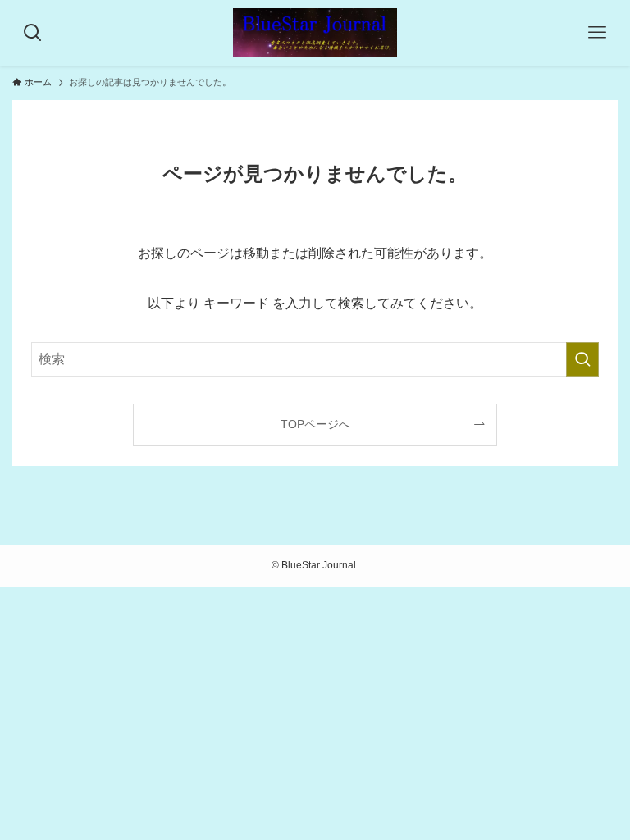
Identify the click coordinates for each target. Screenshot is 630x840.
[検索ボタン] (33, 33)
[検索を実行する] (582, 359)
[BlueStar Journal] (315, 33)
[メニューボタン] (597, 33)
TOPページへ (315, 424)
